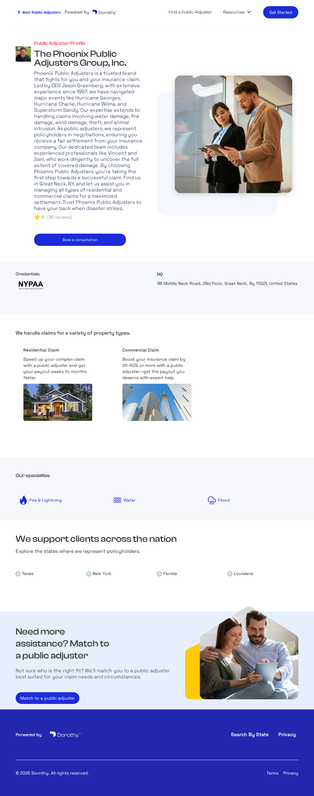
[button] (237, 12)
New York (102, 573)
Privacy (290, 773)
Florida (170, 573)
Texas (27, 573)
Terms (272, 773)
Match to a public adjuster (47, 698)
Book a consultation (80, 239)
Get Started (280, 12)
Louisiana (243, 573)
